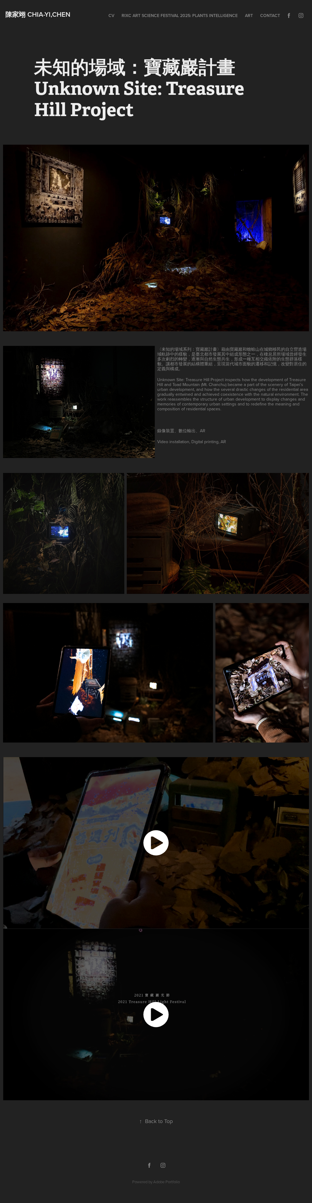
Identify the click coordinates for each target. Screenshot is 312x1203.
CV (111, 15)
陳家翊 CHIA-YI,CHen (38, 14)
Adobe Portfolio (166, 1181)
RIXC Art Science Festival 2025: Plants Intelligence (180, 15)
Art (249, 15)
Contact (270, 15)
